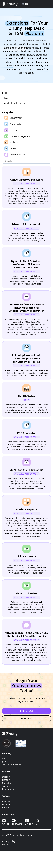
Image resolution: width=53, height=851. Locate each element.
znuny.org (17, 823)
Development (8, 789)
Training (6, 786)
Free (6, 98)
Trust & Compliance (11, 764)
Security (13, 130)
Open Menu (48, 4)
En (26, 4)
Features (6, 804)
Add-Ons (6, 807)
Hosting (6, 779)
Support (6, 776)
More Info (26, 187)
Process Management (19, 136)
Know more (26, 718)
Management (15, 117)
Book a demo (26, 710)
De (23, 4)
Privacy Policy (8, 841)
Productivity (15, 124)
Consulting (7, 783)
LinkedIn (29, 823)
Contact (6, 758)
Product (6, 801)
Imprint (5, 844)
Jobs (4, 761)
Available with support (15, 103)
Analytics (13, 142)
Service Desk (15, 148)
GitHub (5, 823)
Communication (17, 154)
